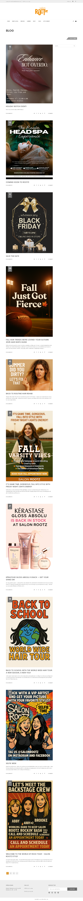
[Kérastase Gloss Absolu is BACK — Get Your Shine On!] (29, 539)
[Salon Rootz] (41, 11)
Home (8, 21)
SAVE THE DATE (12, 256)
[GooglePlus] (58, 892)
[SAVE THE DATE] (29, 222)
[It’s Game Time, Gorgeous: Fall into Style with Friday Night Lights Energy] (29, 446)
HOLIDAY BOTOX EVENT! (16, 106)
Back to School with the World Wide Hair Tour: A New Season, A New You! (29, 671)
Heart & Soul (15, 21)
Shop (34, 21)
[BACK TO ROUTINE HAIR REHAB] (29, 374)
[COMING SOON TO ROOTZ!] (29, 149)
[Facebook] (75, 1)
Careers (29, 21)
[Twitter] (55, 892)
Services (22, 21)
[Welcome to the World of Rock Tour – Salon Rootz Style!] (29, 815)
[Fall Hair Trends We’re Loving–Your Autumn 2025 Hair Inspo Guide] (29, 301)
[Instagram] (72, 1)
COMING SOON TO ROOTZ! (17, 182)
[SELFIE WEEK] (29, 725)
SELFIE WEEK (11, 763)
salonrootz (9, 113)
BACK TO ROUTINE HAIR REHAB (19, 393)
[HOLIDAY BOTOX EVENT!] (29, 73)
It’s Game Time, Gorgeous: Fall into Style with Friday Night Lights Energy (28, 485)
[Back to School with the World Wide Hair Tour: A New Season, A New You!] (29, 632)
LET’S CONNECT (46, 21)
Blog (40, 21)
